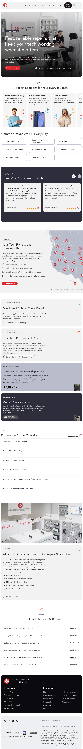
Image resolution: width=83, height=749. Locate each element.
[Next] (79, 176)
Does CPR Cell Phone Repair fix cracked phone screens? (23, 451)
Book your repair (12, 68)
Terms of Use (56, 721)
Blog (45, 692)
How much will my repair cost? (14, 470)
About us (65, 702)
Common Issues (49, 695)
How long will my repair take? (14, 460)
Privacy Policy (45, 721)
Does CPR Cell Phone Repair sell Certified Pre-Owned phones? (26, 479)
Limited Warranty (68, 698)
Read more (73, 628)
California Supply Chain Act (49, 726)
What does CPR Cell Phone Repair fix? (17, 441)
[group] (41, 110)
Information (48, 688)
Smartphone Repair (12, 695)
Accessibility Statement (68, 726)
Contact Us (47, 702)
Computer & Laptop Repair (14, 149)
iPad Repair (8, 698)
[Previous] (74, 176)
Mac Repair (8, 702)
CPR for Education (69, 695)
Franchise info (49, 698)
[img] (17, 681)
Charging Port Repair (66, 149)
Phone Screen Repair (11, 141)
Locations (47, 705)
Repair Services (11, 688)
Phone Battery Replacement (36, 141)
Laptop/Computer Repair (14, 705)
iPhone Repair (9, 692)
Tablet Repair (64, 141)
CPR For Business (69, 692)
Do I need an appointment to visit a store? (18, 489)
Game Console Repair (39, 149)
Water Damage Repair (12, 157)
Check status (66, 68)
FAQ (45, 708)
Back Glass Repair (37, 157)
